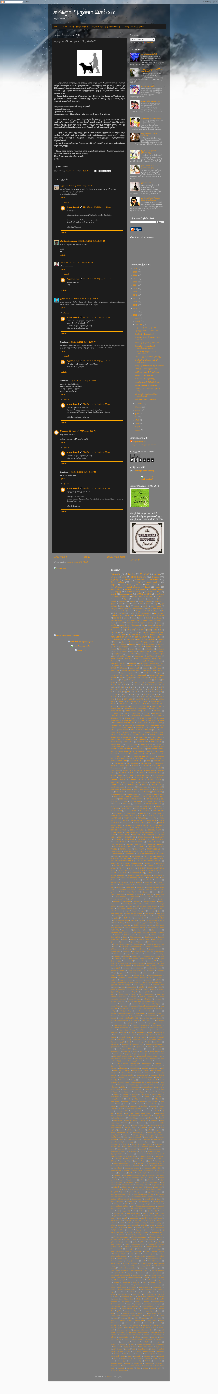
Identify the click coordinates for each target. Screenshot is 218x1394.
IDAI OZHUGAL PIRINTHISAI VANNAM (146, 725)
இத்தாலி (113, 604)
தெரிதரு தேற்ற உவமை (155, 1163)
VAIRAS (140, 639)
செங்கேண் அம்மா (121, 1115)
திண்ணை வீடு (132, 1149)
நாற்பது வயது (139, 1184)
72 (153, 692)
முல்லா (139, 1308)
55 (144, 689)
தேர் (112, 1165)
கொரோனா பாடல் (133, 1077)
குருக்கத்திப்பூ (115, 1051)
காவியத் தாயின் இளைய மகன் (137, 1039)
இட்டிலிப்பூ (116, 930)
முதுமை (158, 673)
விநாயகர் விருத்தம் (143, 1349)
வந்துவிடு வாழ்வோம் (116, 1327)
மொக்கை (130, 611)
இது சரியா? (137, 932)
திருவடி (143, 1151)
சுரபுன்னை (147, 1111)
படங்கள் (159, 1203)
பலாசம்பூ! (145, 1213)
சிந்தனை (132, 601)
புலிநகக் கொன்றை (116, 1242)
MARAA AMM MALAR (143, 775)
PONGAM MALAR (129, 818)
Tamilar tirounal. (116, 851)
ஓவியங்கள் (142, 987)
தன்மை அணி (139, 656)
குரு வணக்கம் (138, 1049)
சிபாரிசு (118, 1103)
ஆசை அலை (160, 913)
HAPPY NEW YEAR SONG (155, 720)
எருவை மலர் (160, 970)
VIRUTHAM (123, 873)
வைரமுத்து (130, 1368)
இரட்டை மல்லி (124, 942)
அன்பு (146, 899)
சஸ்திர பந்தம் (136, 1096)
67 (140, 692)
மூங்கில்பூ (119, 1311)
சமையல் (117, 599)
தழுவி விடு (126, 1144)
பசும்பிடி (132, 1203)
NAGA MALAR (119, 792)
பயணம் (142, 599)
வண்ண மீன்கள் (151, 1320)
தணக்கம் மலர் (140, 1130)
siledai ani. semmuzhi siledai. (130, 880)
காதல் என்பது (135, 1020)
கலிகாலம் (159, 1008)
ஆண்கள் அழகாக (158, 915)
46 (145, 687)
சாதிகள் (158, 1096)
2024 (135, 275)
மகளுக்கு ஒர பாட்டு (136, 1270)
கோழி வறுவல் (121, 1084)
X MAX (148, 873)
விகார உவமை (143, 1346)
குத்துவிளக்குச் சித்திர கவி (154, 1044)
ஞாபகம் (159, 623)
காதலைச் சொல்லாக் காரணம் (119, 1020)
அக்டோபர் (139, 325)
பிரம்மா (130, 1227)
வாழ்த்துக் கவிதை (158, 1344)
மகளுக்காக (124, 1270)
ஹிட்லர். (145, 1368)
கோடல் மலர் (153, 1080)
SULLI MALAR (159, 837)
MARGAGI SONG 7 (155, 777)
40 (121, 687)
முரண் (159, 1304)
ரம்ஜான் (115, 1318)
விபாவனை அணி (156, 677)
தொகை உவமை (149, 1170)
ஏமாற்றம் (113, 977)
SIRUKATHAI (136, 834)
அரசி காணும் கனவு (149, 901)
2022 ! (136, 682)
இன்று (125, 937)
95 (143, 696)
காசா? (139, 649)
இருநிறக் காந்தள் (139, 944)
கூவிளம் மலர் (155, 1068)
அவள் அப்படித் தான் (117, 913)
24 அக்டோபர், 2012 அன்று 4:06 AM (96, 317)
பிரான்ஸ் (137, 1227)
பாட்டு (160, 1218)
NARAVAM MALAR (133, 794)
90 (123, 696)
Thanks (159, 851)
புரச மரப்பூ (152, 1239)
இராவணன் (141, 942)
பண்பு (112, 1211)
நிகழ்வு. (121, 625)
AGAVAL (121, 701)
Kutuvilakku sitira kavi (148, 768)
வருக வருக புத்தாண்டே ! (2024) (143, 1330)
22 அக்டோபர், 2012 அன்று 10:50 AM (97, 279)
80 (132, 694)
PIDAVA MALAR (131, 813)
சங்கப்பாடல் (153, 1084)
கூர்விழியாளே (123, 1068)
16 (163, 611)
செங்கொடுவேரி (134, 1115)
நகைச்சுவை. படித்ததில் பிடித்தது (143, 661)
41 (125, 687)
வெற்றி (124, 680)
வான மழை (125, 1342)
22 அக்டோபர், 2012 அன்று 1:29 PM (82, 381)
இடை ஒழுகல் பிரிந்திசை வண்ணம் (135, 927)
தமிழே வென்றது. (149, 1137)
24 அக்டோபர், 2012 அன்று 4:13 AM (96, 488)
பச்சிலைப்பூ (141, 1203)
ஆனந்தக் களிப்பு (126, 918)
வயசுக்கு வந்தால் (145, 1327)
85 (153, 694)
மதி (147, 1275)
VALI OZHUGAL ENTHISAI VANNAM (146, 858)
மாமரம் (118, 1292)
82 (140, 694)
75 (111, 694)
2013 (135, 312)
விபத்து (128, 1351)
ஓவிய (123, 987)
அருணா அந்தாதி (127, 903)
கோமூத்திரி (133, 651)
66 (136, 692)
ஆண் (141, 915)
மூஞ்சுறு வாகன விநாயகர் (132, 1311)
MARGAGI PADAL (143, 615)
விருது (131, 1353)
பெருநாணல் (137, 1251)
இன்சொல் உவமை (156, 934)
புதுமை (146, 1232)
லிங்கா (137, 1318)
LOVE (160, 768)
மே (136, 417)
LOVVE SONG (115, 770)
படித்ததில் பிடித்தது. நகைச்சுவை (123, 665)
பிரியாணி (130, 1230)
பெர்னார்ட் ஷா (115, 670)
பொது (155, 604)
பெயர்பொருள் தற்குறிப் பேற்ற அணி (121, 1251)
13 (154, 611)
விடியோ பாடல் (160, 1346)
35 (155, 684)
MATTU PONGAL (128, 782)
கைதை (146, 1070)
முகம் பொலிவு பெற (126, 1301)
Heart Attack (128, 725)
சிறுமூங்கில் (144, 1106)
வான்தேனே (145, 1342)
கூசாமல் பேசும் (134, 1065)
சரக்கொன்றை (115, 1096)
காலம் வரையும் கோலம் (129, 1034)
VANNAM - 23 (117, 865)
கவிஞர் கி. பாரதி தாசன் (134, 26)
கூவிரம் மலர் (145, 1068)
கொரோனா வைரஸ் (146, 1077)
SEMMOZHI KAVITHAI (118, 830)
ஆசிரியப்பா (153, 642)
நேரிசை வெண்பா (133, 592)
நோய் (162, 663)
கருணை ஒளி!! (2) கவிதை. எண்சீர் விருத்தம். (146, 1004)
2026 (135, 269)
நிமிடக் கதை (158, 1187)
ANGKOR (114, 703)
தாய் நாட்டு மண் (115, 1146)
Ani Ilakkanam (146, 613)
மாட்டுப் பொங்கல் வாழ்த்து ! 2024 (127, 1289)
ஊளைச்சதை (124, 963)
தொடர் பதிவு (157, 658)
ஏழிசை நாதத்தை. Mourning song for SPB (141, 977)
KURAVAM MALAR (138, 749)
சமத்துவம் (125, 1094)
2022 (135, 282)
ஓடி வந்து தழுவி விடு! (149, 54)
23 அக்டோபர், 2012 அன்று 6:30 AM (82, 472)
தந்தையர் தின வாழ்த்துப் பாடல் (120, 1132)
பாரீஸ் (129, 1222)
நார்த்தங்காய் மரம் (127, 1184)
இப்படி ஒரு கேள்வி (136, 937)
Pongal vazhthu (155, 637)
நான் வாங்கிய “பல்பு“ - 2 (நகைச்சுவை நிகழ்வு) (149, 167)
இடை (151, 925)
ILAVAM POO (140, 727)
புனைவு (114, 577)
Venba (127, 579)
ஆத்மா (62, 186)
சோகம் (147, 587)
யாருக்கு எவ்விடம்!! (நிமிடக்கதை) (147, 369)
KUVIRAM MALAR (146, 763)
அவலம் (159, 911)
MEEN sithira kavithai (131, 784)
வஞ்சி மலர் (114, 1320)
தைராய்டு (127, 1170)
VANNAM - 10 (149, 863)
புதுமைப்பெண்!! (146, 183)
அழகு (127, 911)
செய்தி (141, 601)
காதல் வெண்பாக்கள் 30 (121, 1025)
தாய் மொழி (126, 1146)
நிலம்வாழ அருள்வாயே (148, 1189)
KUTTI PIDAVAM (159, 761)
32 (147, 684)
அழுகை (123, 642)
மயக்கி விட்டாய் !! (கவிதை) (145, 379)
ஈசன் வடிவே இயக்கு (138, 951)
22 (129, 613)
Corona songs (159, 613)
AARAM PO (139, 699)
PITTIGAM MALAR (117, 815)
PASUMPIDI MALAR (131, 811)
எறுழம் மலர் (122, 973)
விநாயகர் (145, 677)
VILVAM (142, 870)
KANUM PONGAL (156, 737)
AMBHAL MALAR (156, 701)
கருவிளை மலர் (124, 1008)
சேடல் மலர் (133, 1123)
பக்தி (125, 1203)
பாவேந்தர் (135, 1225)
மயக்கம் (161, 1277)
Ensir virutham (118, 615)
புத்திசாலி (127, 1239)
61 (116, 692)
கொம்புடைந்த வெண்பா (127, 1075)
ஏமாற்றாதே (122, 977)
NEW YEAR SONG (135, 801)
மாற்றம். (116, 1296)
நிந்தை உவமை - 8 (140, 1187)
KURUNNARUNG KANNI (119, 761)
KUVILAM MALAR (132, 763)
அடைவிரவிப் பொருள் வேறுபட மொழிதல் (131, 889)
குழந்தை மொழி (146, 1063)
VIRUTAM (114, 873)
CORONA (144, 632)
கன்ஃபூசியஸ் (147, 999)
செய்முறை (114, 608)
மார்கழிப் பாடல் (148, 673)
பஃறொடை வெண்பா (158, 1201)
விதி (133, 1349)
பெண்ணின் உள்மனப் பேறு (153, 1246)
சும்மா (159, 606)
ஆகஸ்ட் (138, 407)
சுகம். (150, 1108)
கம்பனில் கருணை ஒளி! (118, 1001)
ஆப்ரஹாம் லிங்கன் (152, 920)
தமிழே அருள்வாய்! (135, 1137)
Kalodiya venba (124, 765)
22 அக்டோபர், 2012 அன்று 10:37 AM (97, 207)
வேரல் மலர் (159, 1363)
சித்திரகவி (158, 1099)
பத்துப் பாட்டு (126, 1211)
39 (114, 687)
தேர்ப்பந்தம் (128, 1165)
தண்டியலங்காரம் (126, 594)
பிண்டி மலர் (114, 1227)
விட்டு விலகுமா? (117, 1349)
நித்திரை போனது (127, 1187)
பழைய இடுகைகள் (116, 556)
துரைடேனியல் (65, 299)
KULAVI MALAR (130, 746)
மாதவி (160, 1289)
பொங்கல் (158, 625)
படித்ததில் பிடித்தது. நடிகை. (135, 1208)
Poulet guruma (126, 823)
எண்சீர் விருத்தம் (133, 587)
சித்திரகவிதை (115, 1101)
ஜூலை (138, 410)
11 (155, 680)
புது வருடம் (138, 1232)
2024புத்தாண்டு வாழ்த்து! (154, 682)
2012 (135, 315)
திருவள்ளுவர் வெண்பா (154, 1151)
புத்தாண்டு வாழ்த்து (138, 608)
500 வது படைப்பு (120, 689)
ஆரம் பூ (122, 922)
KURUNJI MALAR (155, 758)
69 (144, 692)
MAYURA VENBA (116, 784)
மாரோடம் (154, 1292)
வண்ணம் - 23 (115, 1325)
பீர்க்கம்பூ (155, 1230)
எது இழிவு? (116, 968)
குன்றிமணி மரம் (115, 1046)
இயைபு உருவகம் (157, 939)
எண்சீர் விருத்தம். (126, 965)
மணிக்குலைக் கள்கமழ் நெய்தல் (120, 1275)
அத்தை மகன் (160, 894)
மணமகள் (114, 673)
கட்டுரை (146, 989)
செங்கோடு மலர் (146, 1115)
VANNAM (158, 601)
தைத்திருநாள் (146, 658)
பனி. (134, 1211)
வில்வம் (130, 1356)
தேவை (146, 1165)
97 (152, 696)
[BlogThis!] (102, 171)
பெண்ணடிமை (156, 668)
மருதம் (144, 1282)
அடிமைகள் (119, 887)
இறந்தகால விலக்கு (137, 946)
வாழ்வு (135, 1346)
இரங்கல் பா (114, 942)
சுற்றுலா (142, 623)
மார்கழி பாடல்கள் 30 (124, 1294)
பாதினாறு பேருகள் (116, 1220)
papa (123, 877)
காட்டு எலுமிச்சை (135, 1015)
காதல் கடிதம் (160, 1020)
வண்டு (130, 1320)
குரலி (155, 1046)
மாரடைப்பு (146, 1292)
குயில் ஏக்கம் (140, 1046)
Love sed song (127, 770)
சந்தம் (154, 651)
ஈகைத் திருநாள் (115, 951)
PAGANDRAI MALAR (140, 808)
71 (148, 692)
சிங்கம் (149, 1099)
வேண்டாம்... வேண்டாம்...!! (144, 334)
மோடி (160, 1313)
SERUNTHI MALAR (117, 832)
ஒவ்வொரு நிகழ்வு (139, 984)
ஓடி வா (148, 984)
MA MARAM (138, 770)
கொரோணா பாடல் (142, 1075)
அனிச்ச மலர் (157, 896)
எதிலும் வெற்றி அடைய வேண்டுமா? (149, 135)
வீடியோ (122, 606)
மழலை (113, 1289)
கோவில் (145, 1084)
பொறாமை (126, 1263)
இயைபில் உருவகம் (144, 939)
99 (129, 606)
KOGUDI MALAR (116, 744)
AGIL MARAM (131, 701)
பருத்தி (155, 1211)
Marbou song (115, 789)
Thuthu (115, 856)
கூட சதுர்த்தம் (146, 1065)
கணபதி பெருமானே (132, 992)
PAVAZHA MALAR (158, 811)
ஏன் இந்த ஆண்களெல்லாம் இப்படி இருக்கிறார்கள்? (150, 199)
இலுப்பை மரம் (158, 946)
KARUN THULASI (130, 739)
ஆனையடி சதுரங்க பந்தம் (156, 918)
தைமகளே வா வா (116, 1170)
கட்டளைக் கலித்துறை (134, 989)
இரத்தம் (133, 942)
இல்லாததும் (128, 949)
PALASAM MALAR (156, 808)
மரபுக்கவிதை (115, 627)
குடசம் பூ (136, 1042)
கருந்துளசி (134, 1006)
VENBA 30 (140, 868)
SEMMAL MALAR (155, 827)
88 (111, 696)
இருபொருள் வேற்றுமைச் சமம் (155, 944)
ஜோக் (135, 1127)
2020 (135, 289)
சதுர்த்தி (147, 1089)
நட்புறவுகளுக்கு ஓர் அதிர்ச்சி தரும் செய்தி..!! (151, 70)
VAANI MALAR (124, 856)
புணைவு (150, 625)
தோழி (145, 1175)
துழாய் (150, 1161)
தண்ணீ (149, 1130)
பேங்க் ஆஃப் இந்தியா (119, 1253)
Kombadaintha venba (117, 768)
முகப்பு (56, 26)
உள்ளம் (156, 958)
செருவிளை (154, 1120)
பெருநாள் (147, 1251)
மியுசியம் (115, 1299)
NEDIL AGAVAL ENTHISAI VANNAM (153, 794)
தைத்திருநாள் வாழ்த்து (132, 1168)
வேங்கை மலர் (138, 1363)
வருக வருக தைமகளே (123, 1330)
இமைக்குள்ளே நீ (150, 937)
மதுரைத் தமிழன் (156, 1275)
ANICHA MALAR (124, 703)
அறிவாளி (122, 906)
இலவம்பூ (148, 946)
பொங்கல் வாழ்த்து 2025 (154, 1258)
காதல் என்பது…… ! (147, 1020)
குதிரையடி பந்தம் (138, 1044)
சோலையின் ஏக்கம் (156, 1125)
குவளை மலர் (122, 1065)
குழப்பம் (113, 1065)
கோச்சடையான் (142, 1080)
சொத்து (127, 1125)
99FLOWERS (128, 699)
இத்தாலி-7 (118, 934)
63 (124, 692)
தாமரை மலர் (158, 1144)
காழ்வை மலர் (153, 1037)
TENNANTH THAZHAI (157, 839)
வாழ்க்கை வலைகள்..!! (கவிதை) (147, 372)
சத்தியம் (155, 1089)
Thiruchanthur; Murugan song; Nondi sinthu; (150, 853)
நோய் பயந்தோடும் (144, 1201)
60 (111, 692)
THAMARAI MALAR (136, 842)
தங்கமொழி (130, 1130)
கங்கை (113, 989)
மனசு (112, 1277)
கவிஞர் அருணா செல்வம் (84, 12)
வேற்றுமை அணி (141, 611)
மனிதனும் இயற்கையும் (134, 1277)
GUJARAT (141, 720)
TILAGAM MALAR (125, 849)
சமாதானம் (135, 1094)
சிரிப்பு (132, 1103)
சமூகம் (113, 594)
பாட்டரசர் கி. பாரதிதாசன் (148, 1218)
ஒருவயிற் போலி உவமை (117, 984)
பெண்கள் (126, 1246)
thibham (113, 882)
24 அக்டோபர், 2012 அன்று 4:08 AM (96, 404)
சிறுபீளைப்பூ (133, 1106)
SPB (133, 837)
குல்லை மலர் (148, 1061)
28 (116, 632)
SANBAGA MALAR (139, 823)
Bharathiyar (147, 711)
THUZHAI (114, 849)
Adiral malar (145, 706)
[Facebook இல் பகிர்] (107, 171)
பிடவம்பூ (159, 1225)
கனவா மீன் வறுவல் (135, 999)
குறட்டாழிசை (143, 1051)
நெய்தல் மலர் (154, 663)
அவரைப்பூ (151, 911)
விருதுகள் (139, 1353)
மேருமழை (126, 1313)
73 (157, 692)
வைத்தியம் (121, 1368)
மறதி (160, 1282)
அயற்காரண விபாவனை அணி (122, 901)
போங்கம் (141, 1268)
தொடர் (127, 608)
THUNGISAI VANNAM (155, 846)
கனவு (159, 646)
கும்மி (115, 651)
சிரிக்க (126, 1103)
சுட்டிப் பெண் (158, 1108)
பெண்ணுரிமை (130, 1249)
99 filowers (158, 696)
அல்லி (142, 908)
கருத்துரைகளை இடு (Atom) (77, 562)
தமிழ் (120, 1139)
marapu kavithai (146, 875)
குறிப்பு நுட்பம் (138, 1053)
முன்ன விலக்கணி (116, 675)
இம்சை (115, 644)
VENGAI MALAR (151, 868)
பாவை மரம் (144, 1225)
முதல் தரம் (121, 1304)
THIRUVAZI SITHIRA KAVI (155, 844)
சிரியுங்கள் (140, 1103)
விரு (124, 1353)
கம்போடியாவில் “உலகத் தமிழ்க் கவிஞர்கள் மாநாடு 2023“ (145, 1001)
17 (114, 613)
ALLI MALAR (143, 701)
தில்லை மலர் (131, 1156)
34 (151, 684)
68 (129, 632)
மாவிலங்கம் (160, 1296)
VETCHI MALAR (124, 870)
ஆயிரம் (115, 922)
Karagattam (144, 765)
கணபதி (153, 989)
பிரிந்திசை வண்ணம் (158, 1227)
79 (128, 694)
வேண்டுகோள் (149, 1363)
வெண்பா (131, 574)
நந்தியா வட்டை (132, 1180)
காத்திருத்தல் (135, 1027)
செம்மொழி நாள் (118, 1120)
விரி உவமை (116, 1353)
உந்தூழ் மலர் (126, 956)
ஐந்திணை (114, 980)
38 (163, 684)
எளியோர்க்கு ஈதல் (134, 973)
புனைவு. (134, 1239)
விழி (154, 1356)
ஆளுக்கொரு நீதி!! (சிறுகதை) (146, 327)
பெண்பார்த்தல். (156, 1249)
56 (148, 689)
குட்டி (151, 620)
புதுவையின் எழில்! (156, 1232)
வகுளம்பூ (144, 1318)
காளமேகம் (160, 596)
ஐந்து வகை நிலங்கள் (126, 980)
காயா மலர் (123, 1032)
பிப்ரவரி (138, 427)
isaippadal (121, 875)
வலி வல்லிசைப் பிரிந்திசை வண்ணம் (130, 1334)
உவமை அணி (150, 585)
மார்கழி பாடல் (157, 608)
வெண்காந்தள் (122, 1361)
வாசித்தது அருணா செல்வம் (133, 1339)
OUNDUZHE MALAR (132, 806)
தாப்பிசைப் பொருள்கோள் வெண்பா (142, 1144)
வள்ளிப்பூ (137, 1337)
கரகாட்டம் (114, 1004)
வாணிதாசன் (114, 1342)
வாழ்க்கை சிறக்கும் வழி (144, 1344)
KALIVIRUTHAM (134, 634)
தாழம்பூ (159, 1146)
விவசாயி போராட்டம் (126, 1358)
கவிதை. (136, 606)
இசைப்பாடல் (159, 594)
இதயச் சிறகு (137, 930)
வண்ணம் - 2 (158, 1323)
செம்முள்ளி (160, 1118)
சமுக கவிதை (145, 1094)
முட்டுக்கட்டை (145, 1301)
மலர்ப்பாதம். (132, 1287)
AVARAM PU (134, 706)
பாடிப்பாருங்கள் (134, 1218)
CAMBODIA (157, 711)
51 (128, 689)
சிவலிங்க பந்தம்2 (141, 1108)
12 (124, 630)
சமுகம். (161, 651)
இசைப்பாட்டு (158, 618)
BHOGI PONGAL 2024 (133, 711)
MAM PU (133, 773)
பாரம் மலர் (114, 1222)
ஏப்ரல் (137, 420)
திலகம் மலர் (121, 1156)
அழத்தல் (134, 911)
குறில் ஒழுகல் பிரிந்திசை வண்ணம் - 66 (150, 1056)
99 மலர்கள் (144, 574)
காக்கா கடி (114, 1015)
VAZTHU (131, 868)
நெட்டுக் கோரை (137, 1199)
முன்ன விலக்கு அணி (117, 611)
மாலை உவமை (141, 1296)
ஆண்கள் (148, 915)
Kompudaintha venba (132, 768)
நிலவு (159, 1189)
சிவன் (120, 1108)
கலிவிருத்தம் (115, 589)
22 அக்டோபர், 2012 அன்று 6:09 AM (91, 241)
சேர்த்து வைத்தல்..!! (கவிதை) (146, 385)
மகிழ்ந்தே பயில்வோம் (158, 1270)
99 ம (112, 699)
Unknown (64, 431)
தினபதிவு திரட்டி (136, 560)
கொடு (139, 1072)
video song (158, 882)
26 (115, 684)
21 (161, 630)
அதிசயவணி (130, 894)
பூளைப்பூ (150, 1242)
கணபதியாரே (146, 992)
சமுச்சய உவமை (156, 1094)
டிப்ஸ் (156, 1127)
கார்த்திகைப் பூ (159, 1032)
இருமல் (115, 946)
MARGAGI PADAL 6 (140, 777)
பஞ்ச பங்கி (150, 1203)
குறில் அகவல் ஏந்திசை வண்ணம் (154, 1053)
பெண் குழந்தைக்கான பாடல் (135, 1244)
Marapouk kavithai (155, 787)
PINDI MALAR (143, 813)
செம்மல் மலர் (151, 1118)
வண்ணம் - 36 (137, 1325)
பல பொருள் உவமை (118, 1213)
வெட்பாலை (148, 1358)
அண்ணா (155, 892)
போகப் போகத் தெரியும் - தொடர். (75, 26)
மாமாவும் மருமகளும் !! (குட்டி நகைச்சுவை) (145, 352)
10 (151, 680)
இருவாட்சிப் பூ (124, 946)
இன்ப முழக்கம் (115, 937)
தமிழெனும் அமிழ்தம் (139, 1134)
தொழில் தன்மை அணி (157, 1173)
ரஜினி (145, 627)
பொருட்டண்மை (115, 1263)
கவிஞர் (132, 649)
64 (128, 692)
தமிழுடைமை (126, 1134)
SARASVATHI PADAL (118, 827)
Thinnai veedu (130, 853)
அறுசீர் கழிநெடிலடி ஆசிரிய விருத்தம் (146, 906)
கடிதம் (133, 646)
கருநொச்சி (125, 1006)
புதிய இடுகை (60, 556)
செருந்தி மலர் (144, 1120)
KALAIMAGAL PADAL (140, 734)
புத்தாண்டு (121, 1234)
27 (119, 684)
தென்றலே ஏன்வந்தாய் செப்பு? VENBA (124, 1163)
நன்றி (159, 661)
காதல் (161, 585)
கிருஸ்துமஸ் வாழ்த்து (155, 1039)
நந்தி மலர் (123, 1180)
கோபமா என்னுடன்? (148, 86)
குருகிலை (149, 1049)
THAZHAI (129, 844)
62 (120, 692)
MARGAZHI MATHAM (118, 780)
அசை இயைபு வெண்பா (150, 884)
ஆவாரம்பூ (116, 925)
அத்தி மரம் (150, 894)
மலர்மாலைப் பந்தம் (144, 1287)
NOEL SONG (147, 801)
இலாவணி (132, 644)
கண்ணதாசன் (150, 646)
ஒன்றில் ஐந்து (123, 646)
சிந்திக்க (142, 1101)
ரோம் (121, 677)
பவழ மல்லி (138, 1215)
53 (136, 689)
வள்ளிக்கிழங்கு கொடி (125, 1337)
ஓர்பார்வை (116, 987)
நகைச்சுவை (140, 579)
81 (136, 694)
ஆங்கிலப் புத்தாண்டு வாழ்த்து (138, 642)
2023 (135, 279)
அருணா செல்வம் (73, 207)
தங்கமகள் (121, 1130)
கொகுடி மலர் (115, 1072)
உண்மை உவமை (148, 953)
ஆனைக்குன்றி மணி (140, 918)
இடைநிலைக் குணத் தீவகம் (156, 927)
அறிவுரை (129, 906)
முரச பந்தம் (137, 1304)
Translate (149, 43)
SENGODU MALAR (154, 830)
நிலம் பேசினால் (134, 1189)
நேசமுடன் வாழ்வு (149, 1199)
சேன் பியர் (143, 1123)
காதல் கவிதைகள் (118, 1023)
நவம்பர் (138, 321)
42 (129, 687)
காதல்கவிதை (145, 1025)
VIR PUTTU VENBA (154, 870)
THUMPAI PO (141, 846)
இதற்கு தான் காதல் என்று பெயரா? (121, 932)
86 (157, 694)
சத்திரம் (159, 620)
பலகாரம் (138, 665)
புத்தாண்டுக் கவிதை (155, 1237)
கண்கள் (140, 646)
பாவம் (128, 1225)
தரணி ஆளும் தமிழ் (117, 1142)
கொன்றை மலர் (148, 1072)
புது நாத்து (120, 1232)
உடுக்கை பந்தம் (159, 951)
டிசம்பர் (138, 318)
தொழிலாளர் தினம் (142, 1173)
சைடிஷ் (120, 1125)
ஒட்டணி (113, 646)
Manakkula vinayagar (117, 787)
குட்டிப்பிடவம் (158, 1042)
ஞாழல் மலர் (142, 1127)
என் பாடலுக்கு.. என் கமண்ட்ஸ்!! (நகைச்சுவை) (146, 395)
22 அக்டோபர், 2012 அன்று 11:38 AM (83, 342)
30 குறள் (137, 684)
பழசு (123, 1215)
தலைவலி (149, 1142)
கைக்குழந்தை (136, 1070)
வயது (154, 1327)
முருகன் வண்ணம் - (133, 1306)
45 (141, 687)
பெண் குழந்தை (116, 1244)
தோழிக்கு (114, 661)
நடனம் (115, 1177)
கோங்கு (133, 1080)
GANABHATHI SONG (128, 720)
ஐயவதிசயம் (148, 980)
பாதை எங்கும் (138, 1220)
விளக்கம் (149, 601)
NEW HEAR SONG (152, 799)
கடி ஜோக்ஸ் (121, 989)
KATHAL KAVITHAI (150, 634)
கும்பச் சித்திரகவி (128, 1046)
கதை (158, 587)
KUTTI (148, 761)
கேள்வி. (127, 1070)
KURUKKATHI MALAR (124, 758)
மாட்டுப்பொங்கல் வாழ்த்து (147, 1289)
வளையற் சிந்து (157, 1334)
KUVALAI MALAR (118, 763)
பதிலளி (62, 197)
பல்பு (151, 1213)
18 (119, 613)
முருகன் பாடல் (130, 675)
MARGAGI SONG (152, 592)
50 (111, 689)
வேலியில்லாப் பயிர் (147, 1365)
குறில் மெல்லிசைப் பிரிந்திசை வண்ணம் (146, 1058)
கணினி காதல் (123, 994)
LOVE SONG (135, 582)
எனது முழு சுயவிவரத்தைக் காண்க (143, 445)
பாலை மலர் (121, 1225)
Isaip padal (130, 615)
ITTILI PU (148, 730)
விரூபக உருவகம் (150, 1353)
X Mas (156, 873)
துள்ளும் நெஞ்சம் (140, 1161)
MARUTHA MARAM (154, 780)
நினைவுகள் (132, 663)
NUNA (162, 801)
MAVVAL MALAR (155, 782)
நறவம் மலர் (119, 1182)
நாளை (148, 1184)
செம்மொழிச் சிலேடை (131, 1120)
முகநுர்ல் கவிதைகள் (150, 1299)
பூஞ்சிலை (142, 1242)
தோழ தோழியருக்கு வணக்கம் (132, 1175)
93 (135, 696)
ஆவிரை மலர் (126, 925)
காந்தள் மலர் (154, 1027)
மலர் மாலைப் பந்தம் (155, 1284)
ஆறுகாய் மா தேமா (148, 922)
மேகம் (118, 1313)
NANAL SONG (145, 792)
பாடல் (125, 1218)
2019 (135, 292)
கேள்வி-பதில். (117, 1070)
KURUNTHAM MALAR (137, 761)
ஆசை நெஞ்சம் (117, 915)
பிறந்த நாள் (139, 1230)
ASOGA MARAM (153, 703)
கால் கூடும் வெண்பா (140, 1037)
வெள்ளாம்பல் (157, 1361)
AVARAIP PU (123, 706)
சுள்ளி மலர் (156, 1111)
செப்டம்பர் (139, 403)
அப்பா (162, 899)
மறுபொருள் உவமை (124, 1284)
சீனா (114, 656)
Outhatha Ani (115, 808)
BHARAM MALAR (155, 708)
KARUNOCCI (143, 739)
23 (112, 632)
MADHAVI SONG (149, 770)
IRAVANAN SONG (136, 730)
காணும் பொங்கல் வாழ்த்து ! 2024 (129, 1018)
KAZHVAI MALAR (142, 742)
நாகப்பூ (138, 1182)
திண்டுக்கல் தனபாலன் (68, 241)
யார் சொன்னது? (136, 1315)
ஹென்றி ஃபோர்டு (156, 1368)
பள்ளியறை (147, 665)
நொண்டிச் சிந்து (131, 1201)
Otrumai (158, 806)
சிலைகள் (153, 1106)
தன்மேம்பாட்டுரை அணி (154, 1132)
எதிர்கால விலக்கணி (158, 965)
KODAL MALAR (156, 742)
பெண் (149, 608)
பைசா (131, 1256)
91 (127, 696)
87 (161, 694)
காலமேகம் (116, 1034)
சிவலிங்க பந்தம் (129, 1108)
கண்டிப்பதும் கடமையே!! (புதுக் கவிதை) (149, 365)
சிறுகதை (115, 579)
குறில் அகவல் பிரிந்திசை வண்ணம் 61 (124, 1056)
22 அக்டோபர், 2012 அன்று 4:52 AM (79, 186)
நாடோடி (145, 1182)
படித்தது (149, 1208)
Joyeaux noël (124, 734)
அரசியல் (148, 618)
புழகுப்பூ (134, 1242)
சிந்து (152, 606)
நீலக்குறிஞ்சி (114, 1192)
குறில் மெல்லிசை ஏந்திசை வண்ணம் (121, 1058)
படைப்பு (157, 574)
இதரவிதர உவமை (156, 930)
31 (143, 684)
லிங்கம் (130, 1318)
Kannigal (135, 765)
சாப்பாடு (121, 623)
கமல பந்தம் (158, 999)
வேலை (157, 1365)
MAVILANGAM (142, 782)
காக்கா (159, 1013)
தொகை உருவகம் (137, 1170)
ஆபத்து (142, 920)
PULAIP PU (152, 818)
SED (130, 827)
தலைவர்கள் (140, 1142)
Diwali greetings (135, 715)
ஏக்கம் (121, 604)
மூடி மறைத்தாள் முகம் (148, 1311)
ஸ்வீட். (138, 1368)
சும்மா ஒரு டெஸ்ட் (136, 1111)
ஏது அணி (129, 975)
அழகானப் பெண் (152, 908)
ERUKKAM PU (116, 718)
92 (131, 696)
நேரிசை (159, 1199)
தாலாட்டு (113, 625)
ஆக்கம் (126, 599)
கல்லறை (113, 1013)
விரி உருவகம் (160, 1351)
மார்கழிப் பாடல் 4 (148, 1294)
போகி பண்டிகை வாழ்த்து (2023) (140, 1265)
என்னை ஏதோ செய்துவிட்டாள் (136, 970)
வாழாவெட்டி (114, 1344)
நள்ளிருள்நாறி (129, 1182)
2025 (135, 272)
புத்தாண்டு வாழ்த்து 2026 (138, 1237)
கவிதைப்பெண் (141, 1013)
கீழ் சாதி (128, 1042)
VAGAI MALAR (147, 856)
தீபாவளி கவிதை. (159, 1156)
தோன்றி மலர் (116, 1175)
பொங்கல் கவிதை (122, 1258)
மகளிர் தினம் (157, 670)
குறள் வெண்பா (117, 1053)
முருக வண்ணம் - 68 (117, 1306)
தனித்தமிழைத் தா (138, 1132)
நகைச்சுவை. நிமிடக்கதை (156, 1175)
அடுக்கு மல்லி (130, 887)
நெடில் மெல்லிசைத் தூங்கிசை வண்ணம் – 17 (143, 1196)
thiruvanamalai (122, 882)
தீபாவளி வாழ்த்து (116, 658)
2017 (135, 298)
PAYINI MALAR (118, 813)
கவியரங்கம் (151, 1013)
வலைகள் (146, 1334)
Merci (135, 789)
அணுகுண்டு (146, 892)
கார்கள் (150, 1032)
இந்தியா (126, 934)
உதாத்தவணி (116, 956)
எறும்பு (115, 973)
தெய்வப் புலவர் (142, 1163)
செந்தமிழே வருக (159, 1115)
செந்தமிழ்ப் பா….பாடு (119, 1118)
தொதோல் (131, 1173)
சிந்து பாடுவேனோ (153, 1101)
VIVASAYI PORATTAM (137, 873)
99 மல (119, 699)
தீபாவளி (148, 604)
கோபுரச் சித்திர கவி (138, 1082)
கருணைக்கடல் (115, 1006)
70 (137, 632)
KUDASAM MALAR (117, 746)
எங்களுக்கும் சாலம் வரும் (137, 963)
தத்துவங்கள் (158, 1130)
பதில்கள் (66, 202)
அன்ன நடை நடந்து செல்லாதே (119, 899)
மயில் (114, 1280)
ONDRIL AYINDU (116, 806)
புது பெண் (129, 1232)
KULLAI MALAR (143, 746)
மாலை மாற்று (151, 1296)
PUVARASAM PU (136, 820)
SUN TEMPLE (117, 839)
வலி (158, 1330)
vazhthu (139, 882)
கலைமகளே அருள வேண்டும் (143, 1011)
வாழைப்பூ (123, 1344)
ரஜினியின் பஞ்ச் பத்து (150, 1315)
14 (158, 611)
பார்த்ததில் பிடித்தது (140, 1222)
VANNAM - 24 (129, 865)
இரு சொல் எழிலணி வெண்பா (122, 944)
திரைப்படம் (130, 1154)
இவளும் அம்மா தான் (155, 949)
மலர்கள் (113, 1287)
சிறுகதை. (149, 654)
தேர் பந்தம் (119, 1165)
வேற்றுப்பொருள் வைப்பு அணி (138, 680)
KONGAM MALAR (147, 744)
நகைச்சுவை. (125, 661)
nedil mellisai (158, 875)
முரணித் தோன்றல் (149, 1304)
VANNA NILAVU (137, 863)
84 (148, 694)
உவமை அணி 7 (151, 961)
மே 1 (112, 1313)
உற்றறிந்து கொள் (146, 958)
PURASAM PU (123, 820)
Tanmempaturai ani (130, 851)
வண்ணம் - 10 (147, 1323)
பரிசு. (148, 1211)
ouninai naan (115, 877)
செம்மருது (141, 1118)
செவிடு (125, 1123)
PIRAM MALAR (156, 813)
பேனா (138, 1253)
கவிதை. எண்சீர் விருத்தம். (126, 1013)
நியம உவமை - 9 (116, 1189)
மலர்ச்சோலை (122, 1287)
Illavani (155, 730)
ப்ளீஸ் (156, 1268)
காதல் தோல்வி (131, 1023)
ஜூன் (137, 413)
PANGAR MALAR (116, 811)
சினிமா (135, 604)
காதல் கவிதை (125, 585)
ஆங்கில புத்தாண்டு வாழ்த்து (133, 913)
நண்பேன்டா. (151, 1177)
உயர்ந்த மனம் (160, 956)
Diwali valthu (157, 715)
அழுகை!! (143, 911)
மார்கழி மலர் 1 (136, 1294)
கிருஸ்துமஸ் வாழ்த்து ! (117, 1042)
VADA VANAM (136, 856)
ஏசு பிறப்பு (121, 975)
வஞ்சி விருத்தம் (156, 627)
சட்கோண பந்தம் (145, 651)
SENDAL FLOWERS (136, 830)
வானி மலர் (135, 1342)
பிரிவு (143, 625)
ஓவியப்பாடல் (151, 987)
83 (144, 694)
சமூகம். (113, 623)
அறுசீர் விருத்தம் (153, 582)
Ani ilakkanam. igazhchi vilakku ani (136, 708)
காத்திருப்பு (144, 1027)
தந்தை (130, 656)
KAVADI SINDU (116, 742)
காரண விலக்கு (141, 1032)
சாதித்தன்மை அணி (117, 1099)
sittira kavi (158, 880)
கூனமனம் (114, 1068)
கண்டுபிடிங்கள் (149, 994)
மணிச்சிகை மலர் (138, 1275)
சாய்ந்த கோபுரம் (138, 1099)
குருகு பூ (158, 1049)
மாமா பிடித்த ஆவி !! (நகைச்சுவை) (147, 343)
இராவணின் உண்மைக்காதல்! (155, 942)
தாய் (121, 608)
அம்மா (141, 618)
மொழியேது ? (141, 1313)
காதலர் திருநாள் (157, 1018)
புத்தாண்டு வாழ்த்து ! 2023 (156, 1234)
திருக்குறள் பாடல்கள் (155, 1149)
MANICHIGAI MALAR (154, 773)
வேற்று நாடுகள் (115, 1365)
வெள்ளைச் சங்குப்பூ (116, 1363)
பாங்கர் (146, 1215)
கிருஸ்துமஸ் (160, 649)
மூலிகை (159, 1311)
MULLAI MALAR (158, 615)
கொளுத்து (114, 1080)
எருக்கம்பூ (151, 970)
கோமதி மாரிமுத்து (152, 1082)
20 (137, 630)
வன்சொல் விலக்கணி (131, 1327)
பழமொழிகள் (157, 665)
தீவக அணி (128, 658)
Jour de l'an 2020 (138, 732)
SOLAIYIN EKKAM (124, 837)
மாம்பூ (138, 1292)
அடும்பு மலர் (140, 887)
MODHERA (145, 784)
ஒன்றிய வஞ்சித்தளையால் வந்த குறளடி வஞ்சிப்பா (125, 982)
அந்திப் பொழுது (146, 896)
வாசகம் (119, 1339)
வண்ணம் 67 (158, 1325)
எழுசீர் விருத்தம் (147, 973)
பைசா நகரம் (152, 1256)
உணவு (139, 953)
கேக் (162, 1068)
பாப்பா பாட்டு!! (149, 1220)
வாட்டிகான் (149, 1339)
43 (133, 687)
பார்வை (113, 1225)
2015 (135, 305)
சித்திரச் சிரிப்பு (129, 654)
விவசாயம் (161, 1356)
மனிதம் (146, 1277)
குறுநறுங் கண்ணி (137, 1061)
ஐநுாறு (159, 977)
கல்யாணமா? (123, 649)
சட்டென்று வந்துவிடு (147, 1087)
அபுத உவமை (154, 899)
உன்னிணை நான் (149, 956)
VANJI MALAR (124, 863)
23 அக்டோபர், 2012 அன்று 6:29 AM (83, 431)
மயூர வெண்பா (132, 1280)
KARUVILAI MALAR (155, 739)
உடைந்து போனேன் (130, 953)
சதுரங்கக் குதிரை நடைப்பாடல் (132, 1089)
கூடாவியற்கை (157, 1065)
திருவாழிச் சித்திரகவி (117, 1154)
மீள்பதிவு (138, 1299)
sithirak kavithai (147, 880)
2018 (135, 295)
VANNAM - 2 (160, 863)
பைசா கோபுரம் (141, 1256)
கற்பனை (149, 596)
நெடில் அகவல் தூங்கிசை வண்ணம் (121, 1194)
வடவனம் (122, 1320)
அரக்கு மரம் (137, 901)
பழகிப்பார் (116, 1215)
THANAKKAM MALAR (154, 842)
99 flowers (154, 579)
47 (149, 687)
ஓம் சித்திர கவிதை (158, 984)
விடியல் (151, 1346)
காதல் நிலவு (141, 1023)
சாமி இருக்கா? (118, 654)
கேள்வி (145, 606)
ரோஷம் (123, 1318)
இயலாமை (133, 939)
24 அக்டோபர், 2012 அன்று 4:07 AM (96, 361)
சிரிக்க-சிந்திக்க (132, 623)
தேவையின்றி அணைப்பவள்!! (151, 101)
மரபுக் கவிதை (151, 1280)
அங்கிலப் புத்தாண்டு (126, 884)
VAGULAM (158, 856)
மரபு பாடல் (141, 1280)
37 (159, 684)
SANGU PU (152, 823)
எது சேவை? (126, 968)
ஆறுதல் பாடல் (160, 922)
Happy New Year (156, 722)
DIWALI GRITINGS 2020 (119, 715)
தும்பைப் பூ (123, 1161)
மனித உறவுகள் (121, 1277)
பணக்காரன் (157, 1208)
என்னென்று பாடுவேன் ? (118, 970)
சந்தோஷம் (116, 1094)
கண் (140, 994)
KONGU (158, 744)
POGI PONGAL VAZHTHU (133, 815)
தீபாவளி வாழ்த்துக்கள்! (147, 1158)
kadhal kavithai (150, 639)
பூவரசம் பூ (159, 1242)
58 (157, 689)
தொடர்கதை (122, 1173)
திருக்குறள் (142, 1149)
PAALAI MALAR (126, 808)
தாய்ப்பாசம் (136, 1146)
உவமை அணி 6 (140, 961)
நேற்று (112, 1201)
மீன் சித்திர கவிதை (127, 1299)
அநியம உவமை (134, 896)
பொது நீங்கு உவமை (132, 1261)
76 (116, 694)
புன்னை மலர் (143, 1239)
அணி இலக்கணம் (138, 577)
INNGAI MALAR (123, 730)
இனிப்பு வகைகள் (144, 934)
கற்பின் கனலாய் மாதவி (146, 1008)
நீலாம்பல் (123, 1192)
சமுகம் (138, 585)
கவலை (134, 599)
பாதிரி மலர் (128, 1220)
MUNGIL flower (156, 784)
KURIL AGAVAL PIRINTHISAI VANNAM (131, 751)
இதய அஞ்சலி (126, 930)
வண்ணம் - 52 (147, 1325)
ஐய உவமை (139, 980)
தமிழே (125, 1137)
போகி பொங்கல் (146, 670)
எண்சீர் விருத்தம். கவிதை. (141, 965)
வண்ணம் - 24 (126, 1325)
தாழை (113, 1149)
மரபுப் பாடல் (160, 1280)
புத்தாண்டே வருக (116, 1239)
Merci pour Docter (145, 789)
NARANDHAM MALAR (118, 794)
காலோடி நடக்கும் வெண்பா (147, 1034)
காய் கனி (131, 1032)
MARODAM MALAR (136, 780)
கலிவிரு (113, 1011)
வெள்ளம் (147, 1361)
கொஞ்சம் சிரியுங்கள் (128, 1072)
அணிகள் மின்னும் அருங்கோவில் (130, 892)
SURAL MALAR (129, 839)
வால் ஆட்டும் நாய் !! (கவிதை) (145, 399)
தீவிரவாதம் (114, 1161)
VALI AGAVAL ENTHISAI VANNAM (121, 858)
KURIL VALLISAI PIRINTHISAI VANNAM (143, 756)
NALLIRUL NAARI (132, 792)
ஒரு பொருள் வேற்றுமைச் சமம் (152, 982)
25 (111, 684)
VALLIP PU (114, 863)
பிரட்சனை (123, 1227)
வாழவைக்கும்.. (157, 1342)
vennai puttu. (149, 882)
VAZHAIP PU (122, 868)
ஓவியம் (160, 987)
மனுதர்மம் (153, 1277)
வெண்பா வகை (115, 630)
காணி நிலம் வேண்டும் (150, 1015)
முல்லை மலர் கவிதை (150, 1308)
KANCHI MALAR (127, 737)
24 (134, 613)
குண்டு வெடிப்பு (126, 1044)
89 (115, 696)
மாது (112, 1292)
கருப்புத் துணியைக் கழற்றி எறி (149, 1006)
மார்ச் (137, 423)
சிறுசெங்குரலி (123, 1106)
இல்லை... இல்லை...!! (140, 949)
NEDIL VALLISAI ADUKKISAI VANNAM (131, 799)
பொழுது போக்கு (146, 1263)
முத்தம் (129, 1304)
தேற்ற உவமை (138, 1165)
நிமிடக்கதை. (143, 663)
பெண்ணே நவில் (143, 1249)
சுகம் (141, 604)
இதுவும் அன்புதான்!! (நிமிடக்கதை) (148, 152)
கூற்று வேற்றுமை (134, 1068)
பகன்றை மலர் (117, 1203)
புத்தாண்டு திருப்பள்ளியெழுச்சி (136, 1234)
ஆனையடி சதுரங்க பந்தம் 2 (121, 920)
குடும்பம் (149, 1042)
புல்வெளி (127, 1242)
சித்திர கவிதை (117, 582)
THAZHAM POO (139, 844)
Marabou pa (130, 787)
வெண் (155, 1358)
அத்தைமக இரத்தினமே (120, 896)
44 (137, 687)
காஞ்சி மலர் (123, 1015)
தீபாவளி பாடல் (117, 1158)
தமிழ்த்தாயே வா (157, 1139)
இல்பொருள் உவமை (116, 949)
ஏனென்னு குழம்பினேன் (155, 975)
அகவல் (134, 618)
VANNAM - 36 (140, 865)
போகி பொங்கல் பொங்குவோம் (127, 1268)
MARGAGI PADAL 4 (125, 777)
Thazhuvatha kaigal (117, 853)
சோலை (146, 1125)
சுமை (112, 1111)
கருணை (113, 649)
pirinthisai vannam (152, 877)
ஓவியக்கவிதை (131, 987)
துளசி (131, 1161)
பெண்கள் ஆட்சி (137, 1246)
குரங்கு (149, 1046)
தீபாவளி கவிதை (146, 1156)
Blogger (110, 1376)
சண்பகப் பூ (158, 1087)
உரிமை (124, 958)
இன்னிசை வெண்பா (117, 620)
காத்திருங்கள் (157, 1025)
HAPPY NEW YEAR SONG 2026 (123, 722)
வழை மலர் (154, 1337)
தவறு (159, 656)
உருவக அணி (137, 596)
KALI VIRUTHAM (120, 634)
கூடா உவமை (123, 651)
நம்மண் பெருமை (152, 1180)
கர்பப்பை (134, 1008)
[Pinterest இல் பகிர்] (109, 171)
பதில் (118, 1211)
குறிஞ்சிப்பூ (128, 1053)
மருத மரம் (136, 1282)
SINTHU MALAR (124, 834)
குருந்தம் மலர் (126, 1051)
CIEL (125, 713)
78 (124, 694)
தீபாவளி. (159, 1158)
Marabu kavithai (142, 787)
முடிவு (137, 1301)
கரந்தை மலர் (124, 1004)
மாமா (124, 1292)
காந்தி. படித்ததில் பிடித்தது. (127, 1030)
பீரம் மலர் (147, 1230)
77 (120, 694)
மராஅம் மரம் (126, 1282)
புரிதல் (160, 1239)
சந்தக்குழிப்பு (151, 1092)
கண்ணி (133, 996)
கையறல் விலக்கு (156, 1070)
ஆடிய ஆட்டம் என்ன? (130, 915)
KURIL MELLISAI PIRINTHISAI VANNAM (134, 753)
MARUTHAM (115, 782)
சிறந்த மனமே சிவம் (152, 1103)
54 (140, 689)
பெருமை (154, 1251)
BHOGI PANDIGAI (117, 711)
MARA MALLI (129, 775)
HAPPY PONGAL (142, 722)
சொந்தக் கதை (136, 1125)
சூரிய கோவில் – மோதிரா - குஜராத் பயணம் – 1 (139, 1113)
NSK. (155, 801)
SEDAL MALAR (140, 827)
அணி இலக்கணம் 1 (152, 889)
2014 (135, 308)
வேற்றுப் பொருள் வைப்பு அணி (130, 1365)
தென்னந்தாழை (159, 1161)
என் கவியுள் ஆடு (138, 968)
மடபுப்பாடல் (142, 1273)
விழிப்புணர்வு (115, 680)
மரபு (124, 577)
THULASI (131, 846)
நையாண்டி (120, 1201)
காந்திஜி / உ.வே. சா (144, 1030)
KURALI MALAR (125, 749)
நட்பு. (127, 1177)
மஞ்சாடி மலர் (131, 1273)
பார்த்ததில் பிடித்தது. (155, 1222)
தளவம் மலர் (157, 1142)
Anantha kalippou (116, 708)
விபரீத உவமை (137, 1351)
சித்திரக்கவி (125, 1101)
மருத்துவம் (152, 1282)
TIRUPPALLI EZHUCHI (154, 849)
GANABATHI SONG (157, 632)
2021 (135, 285)
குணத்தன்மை (115, 1044)
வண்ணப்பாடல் (128, 1323)
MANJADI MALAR (116, 775)
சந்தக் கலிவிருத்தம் (139, 1092)
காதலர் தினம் (145, 1018)
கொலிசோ (158, 1077)
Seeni (62, 262)
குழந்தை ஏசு (135, 1063)
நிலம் (125, 1189)
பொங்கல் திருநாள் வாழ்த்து (130, 670)
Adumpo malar (156, 706)
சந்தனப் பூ (161, 1092)
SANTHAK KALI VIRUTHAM (153, 825)
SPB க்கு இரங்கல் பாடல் (145, 837)
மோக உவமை (152, 1313)
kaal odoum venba (133, 875)
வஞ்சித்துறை (130, 677)
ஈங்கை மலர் (126, 951)
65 (132, 692)
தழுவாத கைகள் (115, 1144)
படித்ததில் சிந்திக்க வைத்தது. (120, 1206)
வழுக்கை (145, 1337)
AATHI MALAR (151, 699)
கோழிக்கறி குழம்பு (134, 1084)
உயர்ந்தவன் (116, 958)
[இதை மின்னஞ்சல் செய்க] (100, 171)
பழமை (129, 1215)
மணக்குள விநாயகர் (155, 1273)
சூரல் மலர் (119, 1113)
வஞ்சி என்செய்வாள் (156, 1318)
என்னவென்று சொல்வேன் (154, 968)
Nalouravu (116, 804)
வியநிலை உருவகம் (148, 1351)
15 (128, 630)
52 (132, 689)
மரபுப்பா (122, 673)
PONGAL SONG (150, 815)
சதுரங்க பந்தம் (115, 1089)
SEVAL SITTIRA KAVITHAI (148, 832)
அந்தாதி (161, 639)
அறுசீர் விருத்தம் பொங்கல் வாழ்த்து (126, 908)
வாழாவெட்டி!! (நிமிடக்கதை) (151, 118)
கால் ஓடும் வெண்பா (125, 1037)
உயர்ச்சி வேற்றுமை (149, 644)
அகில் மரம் (114, 884)
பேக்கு (162, 1251)
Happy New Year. (116, 725)
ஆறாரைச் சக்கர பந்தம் (133, 922)
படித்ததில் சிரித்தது (133, 625)
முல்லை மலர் (142, 675)
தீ (138, 1156)
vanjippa (132, 882)
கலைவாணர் (157, 1011)
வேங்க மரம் (128, 1363)
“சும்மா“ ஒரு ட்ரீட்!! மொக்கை (119, 1370)
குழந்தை (125, 1063)
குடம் (143, 1042)
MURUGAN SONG (144, 594)
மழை (139, 673)
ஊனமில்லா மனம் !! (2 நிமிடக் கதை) (148, 382)
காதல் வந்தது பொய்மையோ (156, 1023)
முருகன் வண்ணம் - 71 (149, 1306)
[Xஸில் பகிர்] (104, 171)
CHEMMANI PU (116, 713)
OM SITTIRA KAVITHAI (153, 804)
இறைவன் (123, 644)
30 (131, 684)
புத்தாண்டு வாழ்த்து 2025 (120, 1237)
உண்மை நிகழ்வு (159, 953)
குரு (118, 1049)
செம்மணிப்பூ (132, 1118)
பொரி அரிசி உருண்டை (154, 1261)
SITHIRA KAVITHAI (117, 639)
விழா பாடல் (147, 1356)
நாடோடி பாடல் (154, 1182)
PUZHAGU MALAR (151, 820)
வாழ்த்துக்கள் (117, 1346)
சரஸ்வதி (125, 1096)
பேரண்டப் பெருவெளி (149, 1253)
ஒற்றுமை (128, 984)
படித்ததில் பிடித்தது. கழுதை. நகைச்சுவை (143, 1206)
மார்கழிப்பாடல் (127, 627)
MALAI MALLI (123, 773)
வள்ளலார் (113, 1337)
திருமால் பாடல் (133, 1151)
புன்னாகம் (146, 668)
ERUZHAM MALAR (146, 718)
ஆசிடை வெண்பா (149, 913)
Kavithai (128, 589)
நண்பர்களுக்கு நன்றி (138, 1177)
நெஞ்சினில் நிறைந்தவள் (154, 1192)
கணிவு (133, 994)
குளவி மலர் (116, 1063)
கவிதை (115, 573)
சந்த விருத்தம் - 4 (126, 1092)
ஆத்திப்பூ (116, 918)
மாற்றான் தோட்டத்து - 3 (128, 1296)
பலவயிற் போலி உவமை (133, 1213)
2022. (142, 682)
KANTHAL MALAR (141, 737)
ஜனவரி (138, 430)
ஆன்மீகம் (134, 920)
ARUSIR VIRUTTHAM (139, 703)
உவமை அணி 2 (128, 961)
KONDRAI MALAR (131, 744)
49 (157, 687)
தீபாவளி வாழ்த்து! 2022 (131, 1158)
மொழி (133, 1313)
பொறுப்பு (134, 1263)
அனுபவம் (155, 577)
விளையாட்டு (137, 1356)
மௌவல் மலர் (115, 1315)
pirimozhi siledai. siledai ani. (135, 877)
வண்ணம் (138, 1323)
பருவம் (162, 1211)
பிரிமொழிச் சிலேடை (119, 1230)
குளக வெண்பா (159, 1061)
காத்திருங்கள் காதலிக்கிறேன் (119, 1027)
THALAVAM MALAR (120, 842)
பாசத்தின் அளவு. (156, 1215)
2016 (135, 302)
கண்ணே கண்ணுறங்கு (147, 996)
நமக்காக (142, 1180)
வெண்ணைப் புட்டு (135, 1361)
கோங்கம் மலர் (124, 1080)
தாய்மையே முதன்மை (148, 1146)
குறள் (162, 1051)
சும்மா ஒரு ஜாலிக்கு (122, 1111)
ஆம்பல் (162, 920)
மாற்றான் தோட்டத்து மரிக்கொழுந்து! (106, 26)
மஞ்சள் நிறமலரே (119, 1273)
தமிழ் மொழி (146, 1139)
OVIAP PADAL (148, 806)
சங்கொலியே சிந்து (133, 1087)
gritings (126, 618)
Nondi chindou (138, 804)
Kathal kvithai (156, 765)
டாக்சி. (151, 1127)
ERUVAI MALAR (130, 718)
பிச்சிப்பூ (152, 1225)
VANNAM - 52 (152, 865)
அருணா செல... (139, 903)
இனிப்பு (134, 934)
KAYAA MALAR (128, 742)
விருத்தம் (118, 587)
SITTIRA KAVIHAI (148, 834)
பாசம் (119, 1218)
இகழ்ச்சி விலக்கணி (140, 925)
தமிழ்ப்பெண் (151, 656)
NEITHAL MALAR (141, 637)
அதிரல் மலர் (140, 894)
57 (152, 689)
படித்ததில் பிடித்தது (157, 589)
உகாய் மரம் (150, 951)
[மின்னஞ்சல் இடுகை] (95, 171)
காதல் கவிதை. (149, 649)
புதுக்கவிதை (151, 599)
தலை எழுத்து (129, 1142)
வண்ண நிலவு (139, 1320)
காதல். (135, 1025)
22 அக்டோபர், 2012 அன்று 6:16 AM (79, 262)
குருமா (135, 1051)
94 (139, 696)
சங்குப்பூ (122, 1087)
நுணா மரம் (141, 1192)
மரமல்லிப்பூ (116, 1282)
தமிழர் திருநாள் (115, 1134)
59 (161, 689)
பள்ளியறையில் (160, 1213)
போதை (149, 1268)
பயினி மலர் (141, 1211)
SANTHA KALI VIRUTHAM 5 (133, 825)
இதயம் (146, 930)
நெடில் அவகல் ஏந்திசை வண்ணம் (143, 1194)
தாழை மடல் (121, 1149)
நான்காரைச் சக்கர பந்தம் (118, 663)
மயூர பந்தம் (122, 1280)
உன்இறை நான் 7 (137, 956)
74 (161, 692)
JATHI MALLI (126, 732)
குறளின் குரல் (154, 1051)
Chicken (146, 713)
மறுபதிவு (113, 1284)
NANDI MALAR (157, 792)
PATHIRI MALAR (145, 811)
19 (133, 630)
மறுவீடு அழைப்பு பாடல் (140, 1284)
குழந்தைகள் (157, 1063)
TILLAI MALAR (139, 849)
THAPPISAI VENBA (117, 844)
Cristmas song (156, 713)
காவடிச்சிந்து (120, 1039)
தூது (136, 658)
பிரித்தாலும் (146, 1227)
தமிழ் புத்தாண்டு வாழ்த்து (132, 1139)
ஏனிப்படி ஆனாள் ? (139, 975)
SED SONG (117, 618)
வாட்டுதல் (158, 1339)
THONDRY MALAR (119, 846)
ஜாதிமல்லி (127, 1127)
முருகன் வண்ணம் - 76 (128, 1308)
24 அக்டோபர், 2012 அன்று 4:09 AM (96, 452)
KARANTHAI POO (116, 739)
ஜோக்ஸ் (122, 656)
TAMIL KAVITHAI (142, 839)
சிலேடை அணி (159, 654)
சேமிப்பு (151, 1123)
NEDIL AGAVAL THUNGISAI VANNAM (126, 796)
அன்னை (116, 642)
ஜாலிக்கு (150, 623)
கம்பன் (145, 620)
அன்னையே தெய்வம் (136, 899)
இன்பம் (161, 642)
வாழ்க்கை (131, 1344)
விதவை (127, 1349)
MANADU (142, 773)
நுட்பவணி (132, 1192)
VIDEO (135, 870)
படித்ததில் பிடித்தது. (121, 596)
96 (147, 696)
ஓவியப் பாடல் (135, 620)
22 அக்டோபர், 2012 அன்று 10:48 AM (85, 299)
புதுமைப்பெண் (134, 668)
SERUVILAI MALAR (132, 832)
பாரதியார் (159, 1220)
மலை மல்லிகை (157, 1287)
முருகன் (137, 627)
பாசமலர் (113, 1218)
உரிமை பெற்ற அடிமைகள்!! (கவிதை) (148, 357)
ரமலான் (162, 1315)
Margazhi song (126, 789)
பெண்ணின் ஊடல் (116, 1249)
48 (153, 687)
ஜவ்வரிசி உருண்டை (116, 1127)
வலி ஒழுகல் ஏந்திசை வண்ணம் (138, 1332)
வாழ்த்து (118, 592)
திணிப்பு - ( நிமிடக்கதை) (144, 375)
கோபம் (128, 604)
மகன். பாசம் (114, 1270)
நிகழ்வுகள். (116, 1187)
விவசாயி (115, 1358)
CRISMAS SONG (135, 713)
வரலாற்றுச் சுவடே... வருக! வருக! (147, 331)
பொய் (143, 1261)
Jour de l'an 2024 (151, 732)
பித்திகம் (113, 668)
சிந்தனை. (140, 654)
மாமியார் (131, 1292)
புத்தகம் (113, 1234)
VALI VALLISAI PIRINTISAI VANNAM (149, 861)
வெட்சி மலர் (138, 1358)
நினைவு (149, 1187)
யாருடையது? (125, 1315)
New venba (126, 804)
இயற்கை (124, 939)
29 (124, 684)
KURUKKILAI (140, 758)
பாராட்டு (122, 1222)
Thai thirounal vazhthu (146, 851)
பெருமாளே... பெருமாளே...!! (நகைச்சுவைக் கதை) (145, 347)
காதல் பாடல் (123, 601)
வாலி (138, 677)
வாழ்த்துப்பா (127, 1346)
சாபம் (128, 1099)
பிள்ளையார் (123, 668)
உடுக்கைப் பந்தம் (117, 953)
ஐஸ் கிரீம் (158, 980)
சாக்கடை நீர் (148, 1096)
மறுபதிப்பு (131, 673)
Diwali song (146, 715)
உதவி (139, 644)
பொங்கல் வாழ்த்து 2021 (137, 1258)
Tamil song (130, 639)
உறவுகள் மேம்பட (133, 958)
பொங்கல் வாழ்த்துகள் (117, 1261)
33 (121, 632)
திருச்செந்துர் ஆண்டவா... (118, 1151)
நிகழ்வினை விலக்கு (158, 1184)
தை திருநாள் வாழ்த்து (157, 1165)
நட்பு (121, 1177)
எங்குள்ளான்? (151, 963)
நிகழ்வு (113, 585)
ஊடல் (160, 644)
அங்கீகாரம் (137, 884)
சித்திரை (134, 1101)
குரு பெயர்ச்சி (126, 1049)
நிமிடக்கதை (140, 589)
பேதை (131, 1253)
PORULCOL (142, 818)
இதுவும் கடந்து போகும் (149, 932)
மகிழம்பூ (146, 1270)
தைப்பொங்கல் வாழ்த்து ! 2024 (151, 1168)
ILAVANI (150, 727)
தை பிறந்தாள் (118, 1168)
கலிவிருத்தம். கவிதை (124, 1011)
